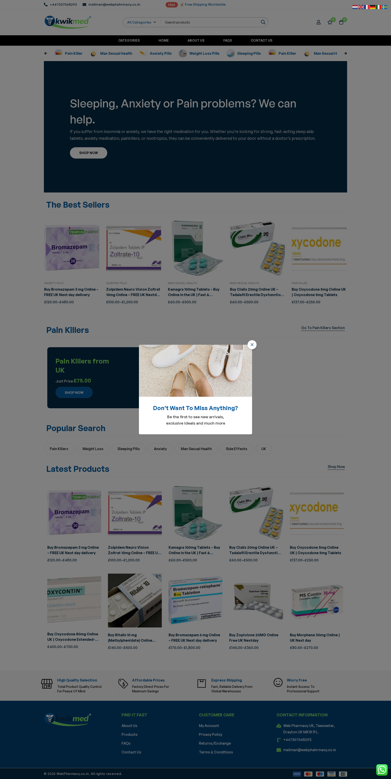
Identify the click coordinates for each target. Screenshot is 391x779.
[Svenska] (385, 6)
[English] (361, 6)
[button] (252, 344)
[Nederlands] (355, 6)
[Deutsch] (373, 6)
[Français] (367, 6)
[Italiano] (379, 6)
